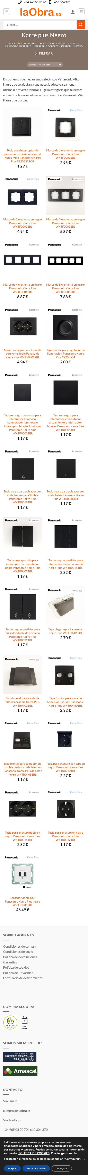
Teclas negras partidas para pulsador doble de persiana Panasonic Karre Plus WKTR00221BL (23, 635)
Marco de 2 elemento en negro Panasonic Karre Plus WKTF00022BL (22, 223)
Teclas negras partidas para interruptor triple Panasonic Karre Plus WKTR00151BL (65, 564)
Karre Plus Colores (46, 46)
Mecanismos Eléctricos (32, 43)
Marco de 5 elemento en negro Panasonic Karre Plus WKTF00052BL (65, 288)
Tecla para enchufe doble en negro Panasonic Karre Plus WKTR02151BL (22, 836)
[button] (6, 11)
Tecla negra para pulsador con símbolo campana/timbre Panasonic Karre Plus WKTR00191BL (23, 497)
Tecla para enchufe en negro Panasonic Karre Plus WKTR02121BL (65, 836)
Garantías (10, 962)
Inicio (11, 43)
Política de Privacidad (18, 973)
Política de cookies (16, 967)
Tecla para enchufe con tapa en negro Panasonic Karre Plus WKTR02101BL (65, 767)
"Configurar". (72, 1159)
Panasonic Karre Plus (18, 46)
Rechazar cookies (36, 1168)
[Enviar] (81, 24)
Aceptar (12, 1168)
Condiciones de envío (18, 951)
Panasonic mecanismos (64, 43)
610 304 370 (62, 2)
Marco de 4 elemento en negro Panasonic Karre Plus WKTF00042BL (22, 288)
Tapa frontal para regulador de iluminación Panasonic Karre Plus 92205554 (65, 353)
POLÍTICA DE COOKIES (34, 1153)
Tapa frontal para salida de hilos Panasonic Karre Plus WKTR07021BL (22, 702)
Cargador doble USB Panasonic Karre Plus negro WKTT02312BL (22, 901)
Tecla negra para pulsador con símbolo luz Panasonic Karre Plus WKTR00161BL (66, 495)
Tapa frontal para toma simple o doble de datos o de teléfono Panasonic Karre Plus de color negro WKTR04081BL (22, 769)
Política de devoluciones (20, 957)
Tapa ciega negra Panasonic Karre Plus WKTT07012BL (65, 631)
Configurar (62, 1168)
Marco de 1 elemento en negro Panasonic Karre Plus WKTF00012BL (65, 154)
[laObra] (41, 12)
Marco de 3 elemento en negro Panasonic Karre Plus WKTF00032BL (65, 223)
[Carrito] (81, 11)
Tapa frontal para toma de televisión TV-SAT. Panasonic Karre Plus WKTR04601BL (65, 702)
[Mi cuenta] (73, 11)
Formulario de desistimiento (23, 978)
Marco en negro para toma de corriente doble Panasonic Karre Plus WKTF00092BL (22, 353)
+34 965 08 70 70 (35, 2)
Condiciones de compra (19, 946)
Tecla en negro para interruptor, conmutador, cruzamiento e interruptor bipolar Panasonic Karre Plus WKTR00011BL (65, 423)
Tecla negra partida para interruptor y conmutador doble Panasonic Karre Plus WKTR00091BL (22, 566)
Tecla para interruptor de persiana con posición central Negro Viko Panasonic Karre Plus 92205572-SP (22, 156)
